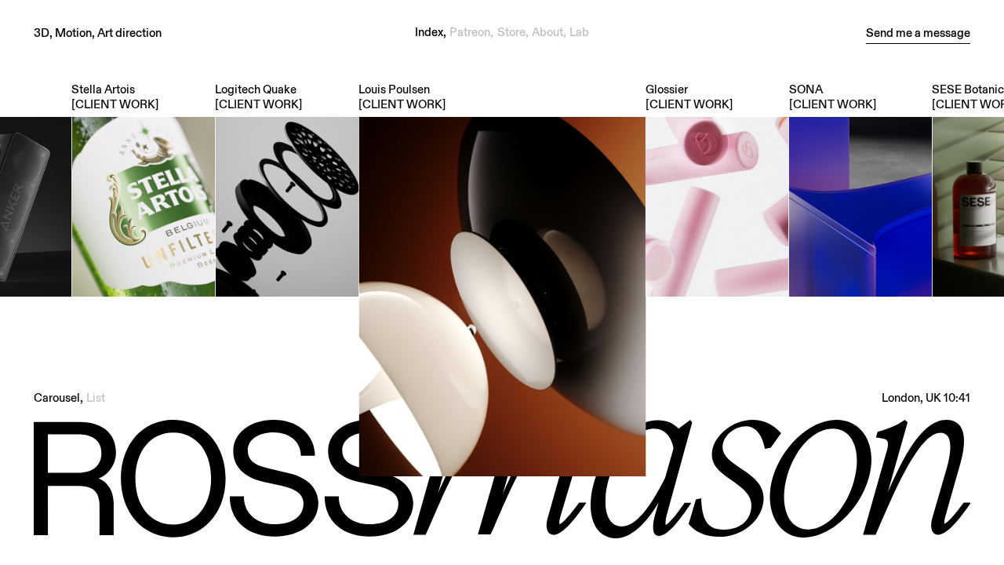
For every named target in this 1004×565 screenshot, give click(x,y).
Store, (513, 32)
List (95, 397)
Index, (430, 32)
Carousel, (58, 397)
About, (549, 32)
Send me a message (918, 32)
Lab (579, 32)
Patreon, (471, 32)
